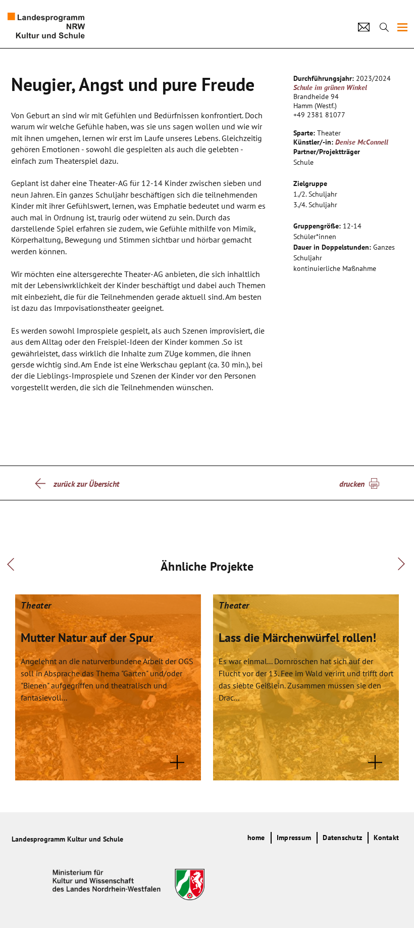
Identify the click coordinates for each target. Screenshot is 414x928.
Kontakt (386, 837)
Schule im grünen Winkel (330, 87)
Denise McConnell (361, 142)
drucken (352, 484)
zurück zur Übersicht (86, 484)
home (256, 837)
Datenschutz (342, 837)
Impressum (294, 837)
